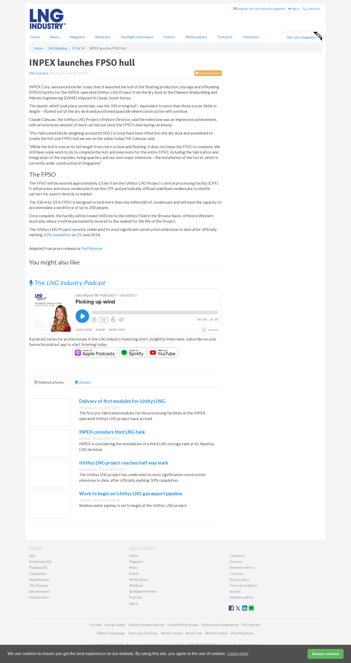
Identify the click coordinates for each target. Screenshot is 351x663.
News (133, 567)
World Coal (194, 633)
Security (235, 591)
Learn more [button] (238, 653)
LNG (32, 556)
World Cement (171, 633)
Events (169, 37)
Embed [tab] (85, 382)
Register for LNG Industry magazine (261, 8)
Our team (236, 574)
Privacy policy (239, 579)
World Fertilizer (216, 633)
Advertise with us (241, 567)
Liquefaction (38, 574)
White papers (196, 37)
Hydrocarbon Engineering (219, 625)
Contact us (313, 8)
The (69, 282)
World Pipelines (242, 633)
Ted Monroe (91, 248)
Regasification (39, 579)
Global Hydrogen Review (146, 625)
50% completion (57, 234)
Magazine (77, 37)
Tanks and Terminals (143, 633)
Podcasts (225, 37)
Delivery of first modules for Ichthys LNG (122, 401)
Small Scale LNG (40, 562)
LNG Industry (38, 73)
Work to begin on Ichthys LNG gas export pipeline (130, 493)
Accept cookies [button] (325, 654)
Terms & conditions (243, 585)
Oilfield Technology (111, 633)
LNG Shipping (38, 585)
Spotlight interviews (137, 37)
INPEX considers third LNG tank (112, 432)
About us (235, 562)
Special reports (39, 591)
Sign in (295, 8)
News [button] (54, 37)
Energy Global (115, 625)
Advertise (251, 37)
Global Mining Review (182, 625)
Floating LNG (38, 567)
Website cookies (241, 597)
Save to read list (209, 73)
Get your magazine (301, 37)
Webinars (102, 37)
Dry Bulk (95, 625)
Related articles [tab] (51, 382)
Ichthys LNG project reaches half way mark (123, 463)
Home (35, 37)
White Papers (139, 579)
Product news (39, 597)
